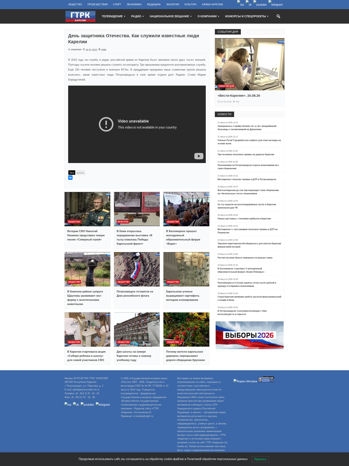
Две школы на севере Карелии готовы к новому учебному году (134, 355)
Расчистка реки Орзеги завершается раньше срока (245, 257)
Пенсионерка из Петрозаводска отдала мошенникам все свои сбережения (248, 167)
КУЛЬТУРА (190, 4)
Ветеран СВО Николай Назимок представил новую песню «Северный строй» (86, 235)
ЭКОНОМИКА (134, 4)
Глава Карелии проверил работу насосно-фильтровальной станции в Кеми (249, 298)
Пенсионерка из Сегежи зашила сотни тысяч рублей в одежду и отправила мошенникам (247, 284)
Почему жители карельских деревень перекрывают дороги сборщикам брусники (185, 355)
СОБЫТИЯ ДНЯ (228, 31)
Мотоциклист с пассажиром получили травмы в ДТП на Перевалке (248, 231)
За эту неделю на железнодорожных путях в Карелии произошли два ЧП (247, 206)
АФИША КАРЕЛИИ (212, 4)
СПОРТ (117, 4)
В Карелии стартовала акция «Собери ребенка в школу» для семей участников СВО (86, 355)
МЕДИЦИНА (154, 4)
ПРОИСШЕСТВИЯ (97, 4)
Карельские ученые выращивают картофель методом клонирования (182, 295)
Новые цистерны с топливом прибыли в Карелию (244, 218)
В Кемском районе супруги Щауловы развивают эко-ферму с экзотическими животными (85, 298)
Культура (123, 222)
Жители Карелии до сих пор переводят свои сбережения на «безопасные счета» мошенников (248, 192)
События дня (226, 86)
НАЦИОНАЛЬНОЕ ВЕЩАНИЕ (169, 16)
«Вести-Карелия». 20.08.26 (239, 95)
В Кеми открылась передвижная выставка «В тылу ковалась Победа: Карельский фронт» (134, 237)
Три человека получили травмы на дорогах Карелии (246, 154)
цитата (80, 172)
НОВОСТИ (224, 114)
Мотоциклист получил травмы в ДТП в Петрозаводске (247, 179)
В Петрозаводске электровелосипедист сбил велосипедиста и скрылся (242, 313)
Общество (74, 222)
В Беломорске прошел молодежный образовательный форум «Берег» (183, 237)
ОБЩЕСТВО (75, 4)
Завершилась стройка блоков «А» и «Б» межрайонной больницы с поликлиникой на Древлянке (247, 128)
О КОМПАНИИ (207, 16)
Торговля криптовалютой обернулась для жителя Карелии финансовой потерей (249, 245)
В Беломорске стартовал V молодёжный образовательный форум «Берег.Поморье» (241, 270)
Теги (71, 172)
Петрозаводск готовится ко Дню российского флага (135, 293)
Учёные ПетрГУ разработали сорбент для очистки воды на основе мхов (249, 142)
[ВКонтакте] (70, 177)
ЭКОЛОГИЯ (172, 4)
